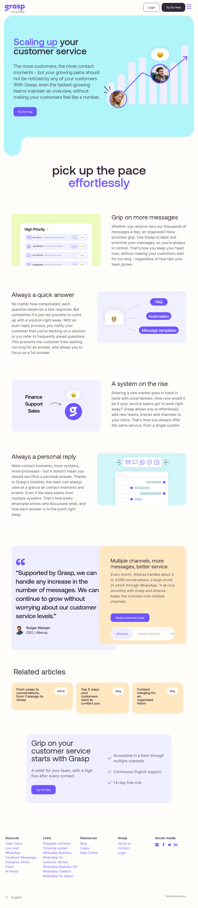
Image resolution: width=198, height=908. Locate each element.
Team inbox (13, 843)
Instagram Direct (17, 862)
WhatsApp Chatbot (57, 871)
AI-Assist (11, 871)
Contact (124, 848)
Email (9, 867)
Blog (83, 843)
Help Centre (89, 853)
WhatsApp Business (57, 853)
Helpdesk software (57, 843)
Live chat (12, 848)
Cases (84, 848)
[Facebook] (163, 845)
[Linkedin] (176, 844)
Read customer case (130, 617)
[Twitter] (169, 844)
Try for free (173, 7)
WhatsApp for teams (58, 876)
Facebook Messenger (21, 857)
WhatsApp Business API (60, 867)
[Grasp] (15, 9)
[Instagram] (157, 845)
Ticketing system (55, 848)
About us (124, 843)
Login (151, 7)
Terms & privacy (175, 896)
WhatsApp (12, 853)
